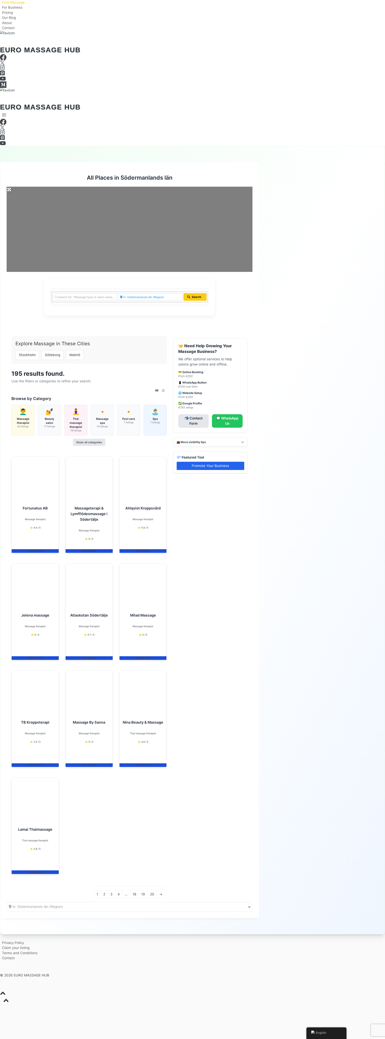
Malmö (74, 355)
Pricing (7, 13)
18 (134, 894)
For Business (12, 8)
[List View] (163, 391)
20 (152, 894)
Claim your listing (15, 948)
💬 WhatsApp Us (227, 420)
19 (143, 894)
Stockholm (27, 355)
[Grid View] (157, 391)
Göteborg (52, 355)
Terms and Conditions (19, 953)
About (7, 23)
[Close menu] (0, 1008)
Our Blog (9, 18)
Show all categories (89, 442)
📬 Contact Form (193, 420)
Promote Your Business (210, 466)
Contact (8, 28)
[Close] (383, 1)
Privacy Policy (13, 943)
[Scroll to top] (192, 994)
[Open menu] (4, 114)
